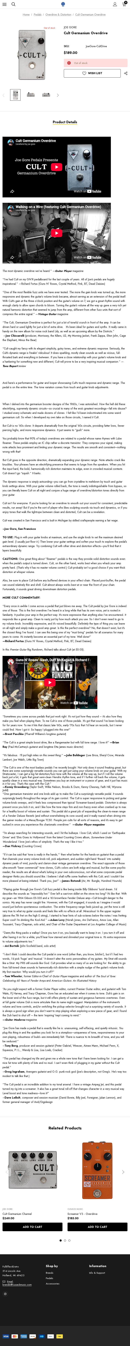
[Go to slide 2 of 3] (65, 1240)
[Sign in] (115, 4)
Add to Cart (32, 1227)
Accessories (52, 1283)
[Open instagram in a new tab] (5, 1294)
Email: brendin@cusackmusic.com (17, 1283)
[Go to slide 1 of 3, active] (61, 1240)
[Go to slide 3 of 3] (69, 1240)
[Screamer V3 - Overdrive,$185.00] (97, 1170)
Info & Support (97, 1273)
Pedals (49, 1278)
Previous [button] (3, 95)
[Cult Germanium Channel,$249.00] (32, 1170)
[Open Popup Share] (125, 73)
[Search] (13, 4)
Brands (49, 1273)
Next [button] (58, 95)
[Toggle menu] (4, 4)
